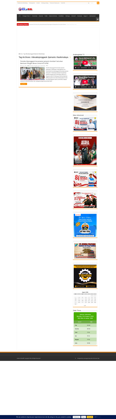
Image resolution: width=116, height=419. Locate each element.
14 (88, 299)
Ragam (85, 16)
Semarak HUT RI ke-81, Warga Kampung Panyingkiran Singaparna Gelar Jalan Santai (47, 24)
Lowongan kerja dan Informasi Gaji (91, 358)
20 (85, 300)
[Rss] (88, 3)
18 (79, 300)
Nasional (41, 16)
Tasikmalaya (42, 65)
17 (75, 300)
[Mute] (92, 68)
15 (91, 299)
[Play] (76, 68)
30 (95, 302)
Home (20, 15)
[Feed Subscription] (70, 57)
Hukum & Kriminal (53, 16)
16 (95, 299)
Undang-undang (44, 3)
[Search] (98, 3)
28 (88, 302)
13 (85, 299)
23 (95, 300)
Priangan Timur (26, 16)
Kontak (38, 3)
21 (88, 300)
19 (82, 300)
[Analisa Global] (25, 9)
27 (85, 302)
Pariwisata (79, 16)
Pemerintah (34, 16)
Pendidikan (61, 16)
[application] (85, 62)
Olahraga (67, 16)
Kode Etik (63, 3)
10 (75, 299)
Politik (46, 16)
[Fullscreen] (94, 68)
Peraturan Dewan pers (54, 3)
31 (75, 304)
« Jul (85, 305)
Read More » (23, 83)
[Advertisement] (58, 41)
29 (91, 302)
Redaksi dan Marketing (22, 3)
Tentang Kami (32, 3)
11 (79, 299)
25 (79, 302)
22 (91, 300)
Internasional (92, 16)
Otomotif (73, 16)
